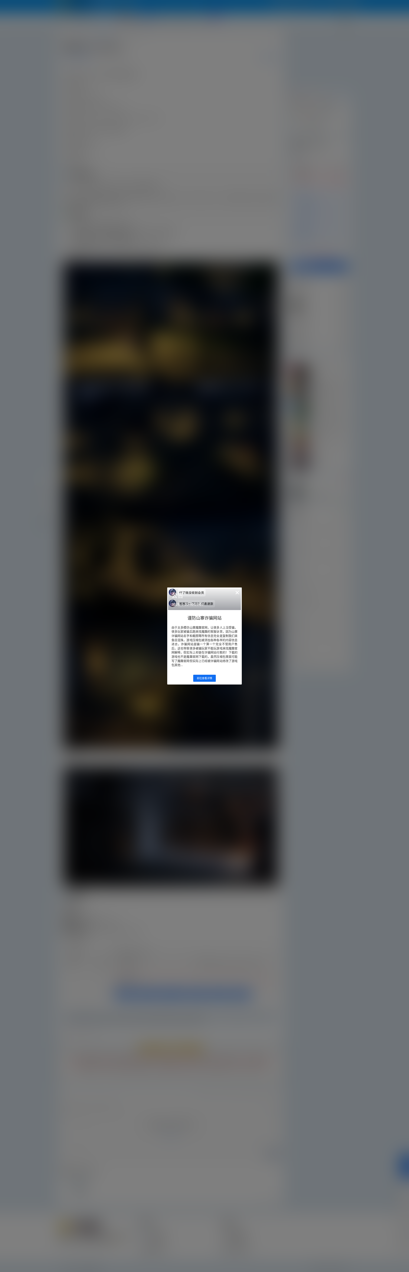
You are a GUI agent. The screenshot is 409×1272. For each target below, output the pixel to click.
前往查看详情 (204, 678)
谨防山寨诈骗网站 (204, 618)
